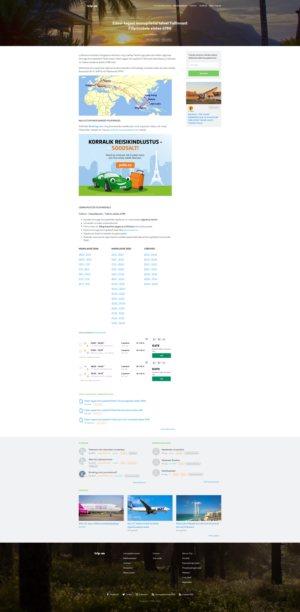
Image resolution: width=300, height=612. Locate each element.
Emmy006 (119, 476)
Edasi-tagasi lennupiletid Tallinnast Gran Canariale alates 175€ (117, 419)
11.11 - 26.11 (84, 269)
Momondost (98, 332)
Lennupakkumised (162, 5)
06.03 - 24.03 (151, 283)
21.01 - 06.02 (117, 269)
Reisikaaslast (168, 470)
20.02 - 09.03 (118, 303)
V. (170, 474)
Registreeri (187, 582)
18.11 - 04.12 (84, 274)
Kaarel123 (172, 463)
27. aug (164, 474)
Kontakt (185, 558)
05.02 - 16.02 (150, 274)
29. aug (164, 453)
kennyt (115, 453)
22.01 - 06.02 (150, 254)
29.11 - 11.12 (84, 283)
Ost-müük (157, 558)
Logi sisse (186, 577)
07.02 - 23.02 (118, 293)
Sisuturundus (129, 572)
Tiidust (115, 463)
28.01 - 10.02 (117, 279)
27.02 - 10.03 (117, 313)
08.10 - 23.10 (85, 259)
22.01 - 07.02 (117, 274)
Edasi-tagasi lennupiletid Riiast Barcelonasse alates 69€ (113, 410)
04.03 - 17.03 (150, 279)
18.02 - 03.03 (118, 298)
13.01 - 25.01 (117, 254)
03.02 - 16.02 (117, 283)
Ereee (171, 453)
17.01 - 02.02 (117, 264)
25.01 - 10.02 (150, 264)
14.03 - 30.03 (118, 322)
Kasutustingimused (190, 563)
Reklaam (186, 572)
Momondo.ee (130, 230)
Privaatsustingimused (191, 568)
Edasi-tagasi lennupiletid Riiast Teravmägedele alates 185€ (115, 400)
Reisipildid (127, 568)
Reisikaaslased (180, 5)
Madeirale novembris (173, 449)
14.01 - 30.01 (117, 259)
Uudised (203, 5)
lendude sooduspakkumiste (123, 129)
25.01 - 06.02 (150, 259)
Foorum (193, 5)
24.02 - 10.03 (117, 308)
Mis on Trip (187, 553)
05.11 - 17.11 (84, 264)
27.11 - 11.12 (84, 279)
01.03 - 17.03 (117, 318)
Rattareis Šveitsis (171, 460)
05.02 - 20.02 (118, 288)
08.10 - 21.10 (85, 254)
